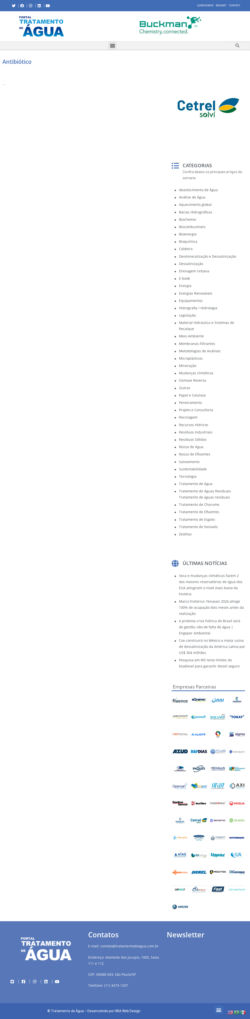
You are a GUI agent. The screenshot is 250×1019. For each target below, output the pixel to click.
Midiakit (221, 5)
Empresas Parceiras (194, 687)
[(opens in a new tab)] (166, 25)
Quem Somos (205, 5)
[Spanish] (243, 1012)
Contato (234, 5)
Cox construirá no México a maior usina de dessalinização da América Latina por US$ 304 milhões (212, 646)
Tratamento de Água (67, 1011)
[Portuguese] (237, 1012)
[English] (230, 1012)
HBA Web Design (127, 1011)
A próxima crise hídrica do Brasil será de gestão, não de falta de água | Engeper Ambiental (209, 627)
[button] (87, 26)
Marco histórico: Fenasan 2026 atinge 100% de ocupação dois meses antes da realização (211, 607)
